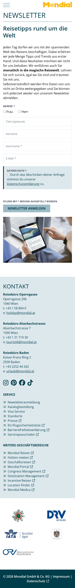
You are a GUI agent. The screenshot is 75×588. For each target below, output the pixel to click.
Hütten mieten (18, 457)
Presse (13, 421)
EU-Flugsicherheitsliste (24, 425)
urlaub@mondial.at (20, 371)
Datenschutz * (17, 170)
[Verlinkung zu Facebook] (22, 384)
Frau (9, 112)
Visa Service (16, 411)
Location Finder (19, 485)
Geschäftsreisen (19, 462)
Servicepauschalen (21, 434)
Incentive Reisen (19, 480)
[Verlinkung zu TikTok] (30, 384)
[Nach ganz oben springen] (68, 575)
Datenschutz (36, 581)
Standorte (15, 416)
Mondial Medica (19, 490)
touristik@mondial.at (21, 342)
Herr (24, 112)
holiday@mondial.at (20, 313)
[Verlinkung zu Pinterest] (14, 384)
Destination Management (26, 476)
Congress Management (24, 471)
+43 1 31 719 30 (17, 337)
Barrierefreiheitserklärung (27, 430)
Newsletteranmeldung (24, 402)
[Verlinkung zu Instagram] (5, 384)
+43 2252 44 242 (17, 366)
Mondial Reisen (19, 453)
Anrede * (9, 106)
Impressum (61, 576)
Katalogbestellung (21, 407)
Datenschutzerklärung (23, 184)
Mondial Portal (18, 467)
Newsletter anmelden (27, 208)
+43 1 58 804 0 (16, 308)
